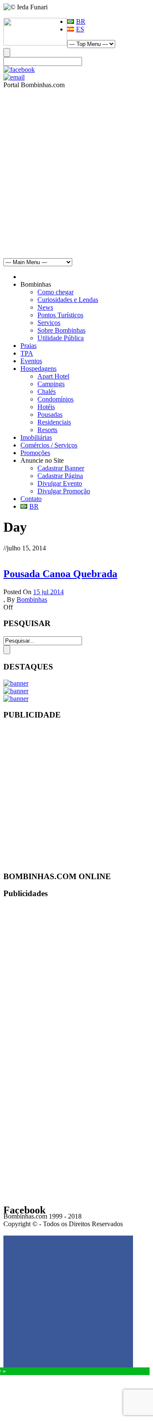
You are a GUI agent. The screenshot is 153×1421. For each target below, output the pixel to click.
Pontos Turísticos (60, 315)
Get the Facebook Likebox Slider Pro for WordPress (78, 1228)
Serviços (48, 322)
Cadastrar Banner (60, 468)
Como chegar (55, 292)
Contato (31, 498)
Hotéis (46, 406)
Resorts (47, 429)
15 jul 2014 (48, 591)
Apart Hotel (53, 376)
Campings (51, 383)
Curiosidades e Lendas (67, 299)
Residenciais (54, 422)
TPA (26, 353)
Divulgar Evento (59, 483)
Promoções (35, 452)
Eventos (31, 361)
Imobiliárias (36, 437)
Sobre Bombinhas (61, 330)
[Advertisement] (76, 169)
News (45, 307)
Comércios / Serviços (48, 445)
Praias (28, 345)
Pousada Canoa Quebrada (60, 573)
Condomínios (55, 399)
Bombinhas (32, 599)
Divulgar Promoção (63, 491)
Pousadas (49, 414)
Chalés (46, 391)
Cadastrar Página (60, 475)
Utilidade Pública (60, 338)
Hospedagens (38, 368)
